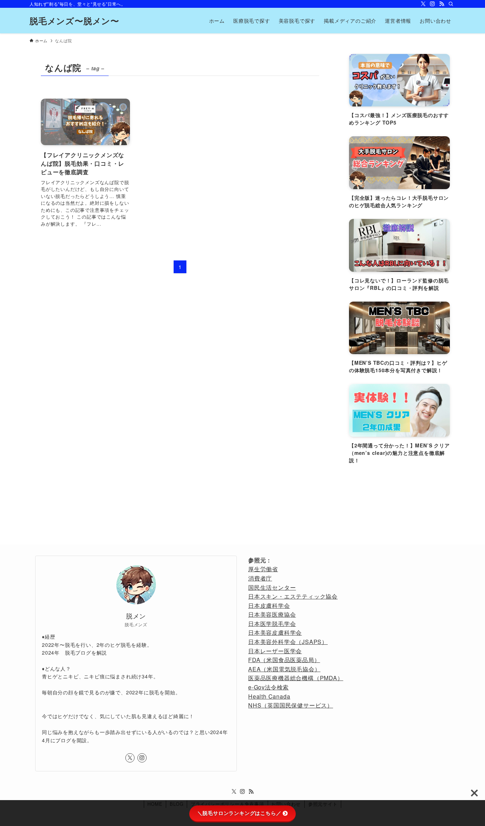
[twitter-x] (423, 4)
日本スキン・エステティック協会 (293, 596)
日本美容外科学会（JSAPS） (288, 642)
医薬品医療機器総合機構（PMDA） (295, 678)
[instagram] (432, 4)
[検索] (451, 4)
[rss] (441, 4)
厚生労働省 (263, 569)
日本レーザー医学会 (275, 651)
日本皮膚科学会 (269, 605)
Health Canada (269, 696)
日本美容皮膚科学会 (275, 632)
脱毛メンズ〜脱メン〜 (74, 20)
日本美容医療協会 (272, 614)
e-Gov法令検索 (268, 687)
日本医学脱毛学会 (272, 624)
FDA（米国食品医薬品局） (284, 660)
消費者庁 (260, 578)
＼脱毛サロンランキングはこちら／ (239, 813)
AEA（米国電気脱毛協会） (284, 669)
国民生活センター (272, 587)
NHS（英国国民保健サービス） (290, 705)
